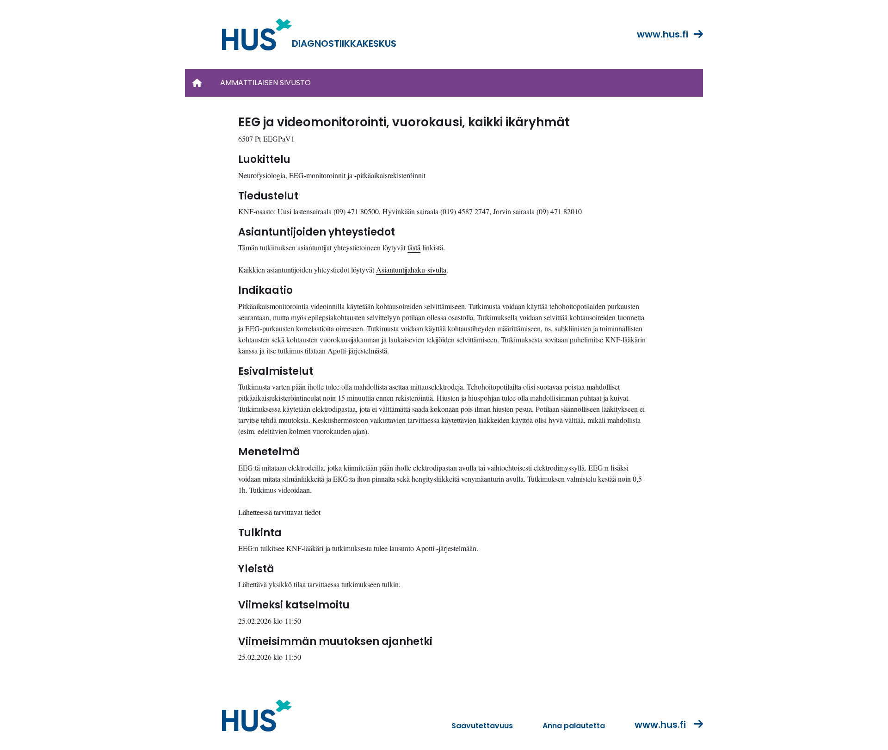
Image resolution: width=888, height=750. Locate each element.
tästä (413, 247)
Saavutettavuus (482, 725)
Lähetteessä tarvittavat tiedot (279, 512)
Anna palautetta (574, 725)
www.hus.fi (662, 34)
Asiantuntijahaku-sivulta (411, 269)
